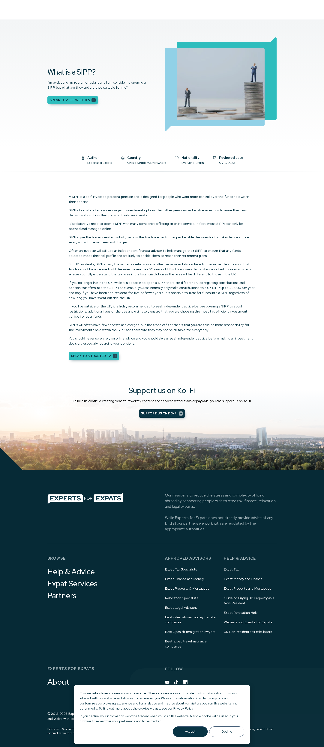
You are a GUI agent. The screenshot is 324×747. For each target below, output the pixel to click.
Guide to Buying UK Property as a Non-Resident (249, 600)
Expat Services (72, 583)
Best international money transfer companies (191, 619)
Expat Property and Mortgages (247, 588)
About (58, 682)
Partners (61, 595)
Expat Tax (231, 569)
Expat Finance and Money (184, 579)
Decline (226, 731)
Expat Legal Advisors (181, 607)
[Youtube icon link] (167, 682)
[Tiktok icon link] (176, 682)
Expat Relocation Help (241, 612)
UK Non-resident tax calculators (248, 632)
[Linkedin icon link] (185, 682)
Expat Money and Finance (243, 579)
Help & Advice (71, 572)
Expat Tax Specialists (181, 569)
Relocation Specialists (181, 598)
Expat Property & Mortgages (187, 588)
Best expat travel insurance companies (186, 643)
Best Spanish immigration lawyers (190, 632)
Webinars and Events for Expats (248, 622)
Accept (190, 731)
